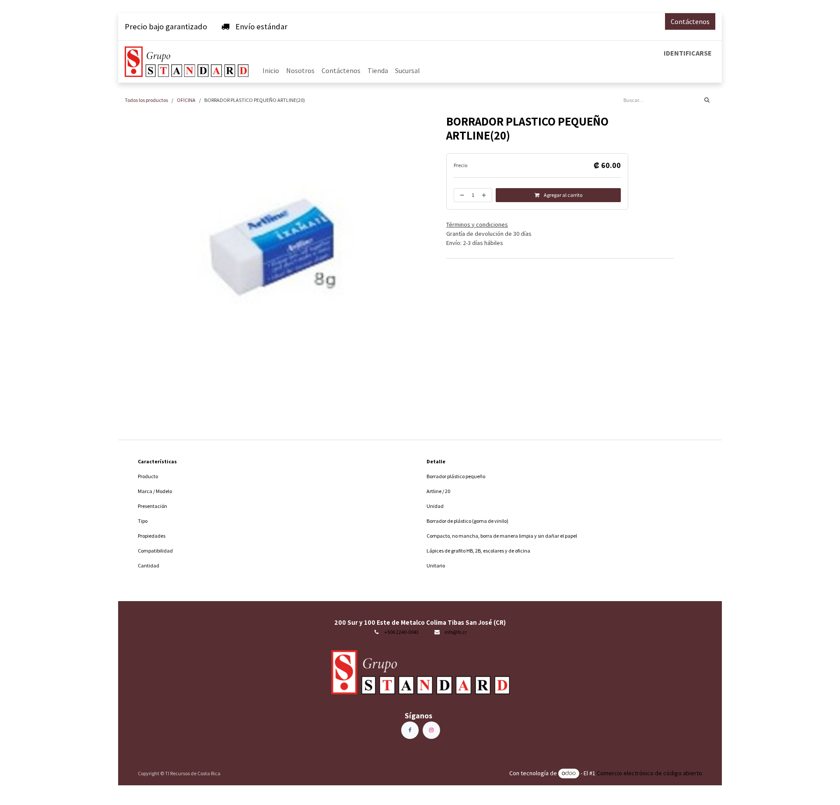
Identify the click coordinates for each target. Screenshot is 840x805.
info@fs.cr (455, 632)
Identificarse (688, 53)
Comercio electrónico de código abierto (649, 773)
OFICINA (186, 100)
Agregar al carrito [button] (562, 195)
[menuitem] (271, 70)
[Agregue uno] (485, 195)
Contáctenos (690, 21)
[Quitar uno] (461, 195)
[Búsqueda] (707, 100)
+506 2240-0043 (401, 632)
